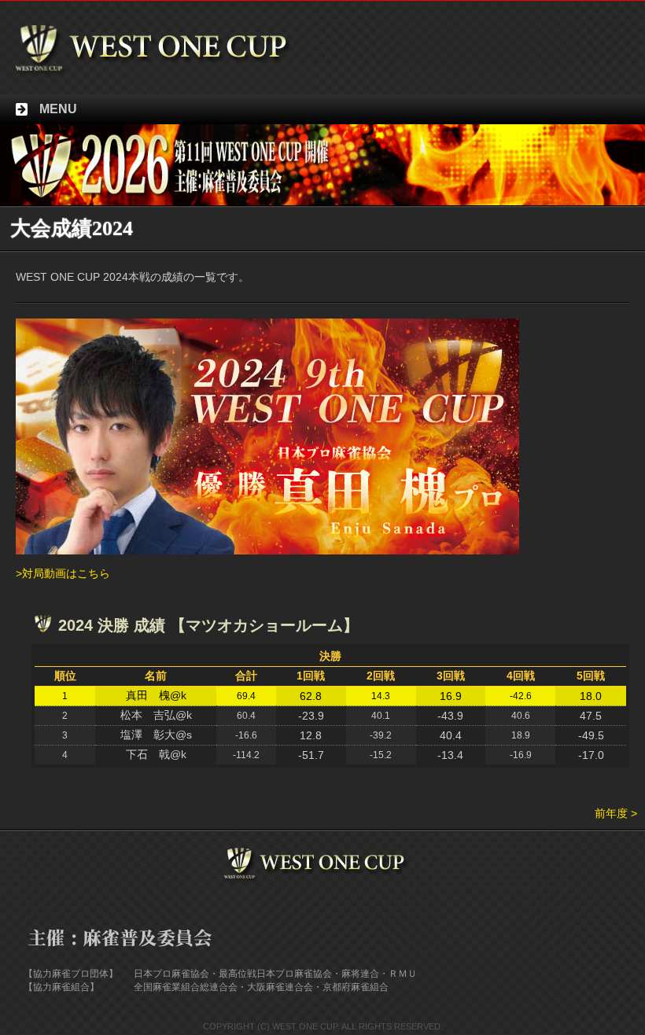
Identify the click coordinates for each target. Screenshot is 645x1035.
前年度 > (616, 813)
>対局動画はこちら (63, 573)
